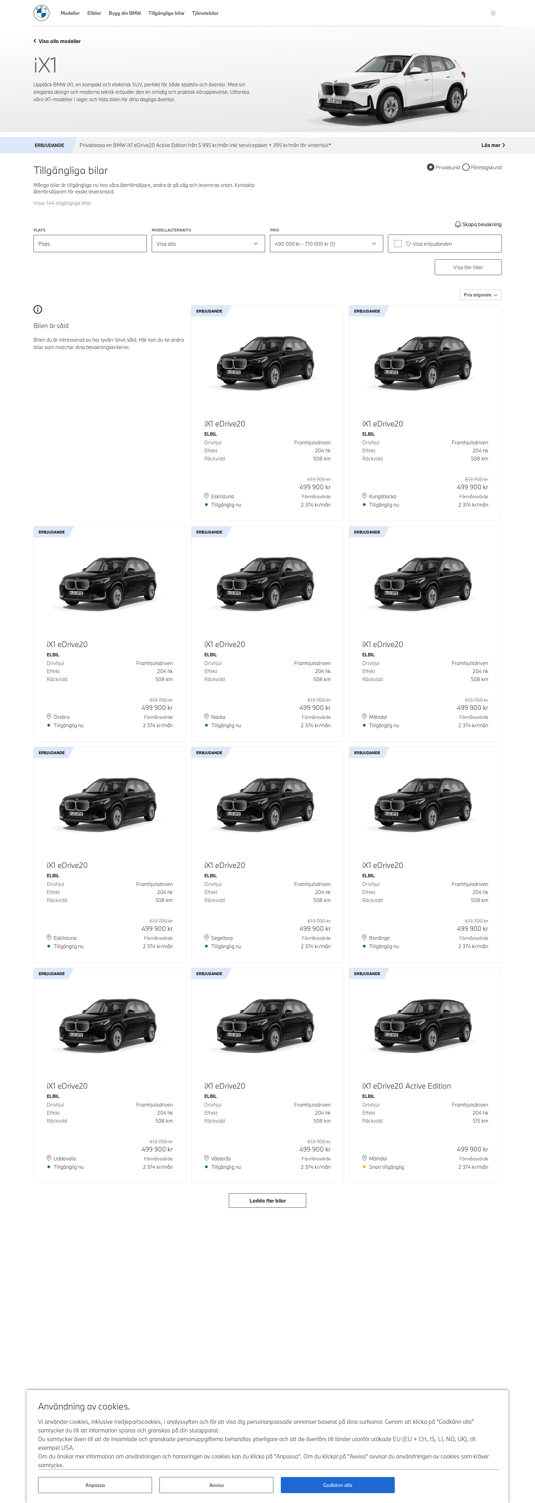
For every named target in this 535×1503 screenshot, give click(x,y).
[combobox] (208, 243)
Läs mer (490, 145)
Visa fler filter (468, 267)
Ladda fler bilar (268, 1200)
